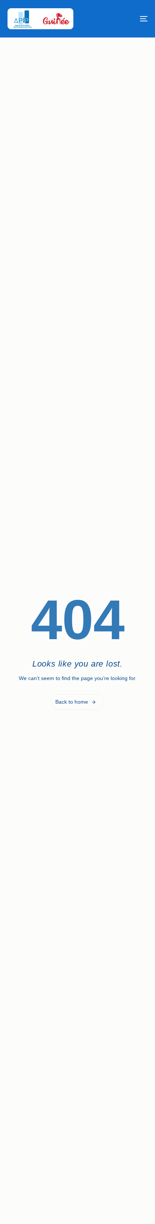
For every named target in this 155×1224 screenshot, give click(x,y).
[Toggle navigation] (124, 18)
